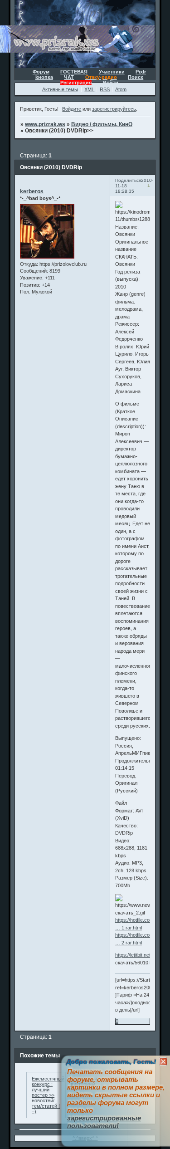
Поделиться (128, 180)
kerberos (32, 191)
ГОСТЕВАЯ (73, 71)
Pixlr (141, 71)
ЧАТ (69, 77)
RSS (105, 89)
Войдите (71, 109)
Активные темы (60, 89)
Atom (120, 89)
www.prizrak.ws (45, 124)
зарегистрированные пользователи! (104, 1121)
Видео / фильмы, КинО (101, 124)
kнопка (44, 77)
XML (89, 89)
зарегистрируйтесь (114, 109)
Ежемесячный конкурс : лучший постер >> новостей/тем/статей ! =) (48, 1095)
